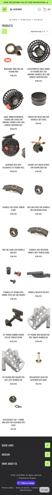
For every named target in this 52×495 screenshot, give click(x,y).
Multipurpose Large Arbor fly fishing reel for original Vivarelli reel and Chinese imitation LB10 (38, 41)
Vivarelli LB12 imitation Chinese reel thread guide (37, 220)
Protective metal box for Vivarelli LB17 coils (38, 86)
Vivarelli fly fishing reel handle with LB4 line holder (12, 263)
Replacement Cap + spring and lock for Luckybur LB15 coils (11, 390)
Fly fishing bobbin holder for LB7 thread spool (13, 304)
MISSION (6, 454)
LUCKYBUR (20, 475)
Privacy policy (8, 488)
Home (14, 19)
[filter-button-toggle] (4, 31)
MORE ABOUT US (9, 463)
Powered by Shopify (27, 478)
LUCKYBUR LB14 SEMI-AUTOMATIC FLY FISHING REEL (13, 136)
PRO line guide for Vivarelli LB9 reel (10, 219)
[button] (4, 9)
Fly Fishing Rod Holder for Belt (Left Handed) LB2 (12, 348)
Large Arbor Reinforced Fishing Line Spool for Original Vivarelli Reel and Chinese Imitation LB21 (12, 90)
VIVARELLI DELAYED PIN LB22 (37, 262)
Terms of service (23, 488)
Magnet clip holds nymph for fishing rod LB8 (38, 134)
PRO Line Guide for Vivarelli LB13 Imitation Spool (37, 178)
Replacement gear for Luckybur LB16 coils (37, 347)
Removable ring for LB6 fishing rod (12, 38)
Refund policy (26, 490)
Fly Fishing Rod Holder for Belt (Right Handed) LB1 (37, 305)
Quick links (8, 445)
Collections (25, 19)
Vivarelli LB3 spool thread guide (10, 177)
